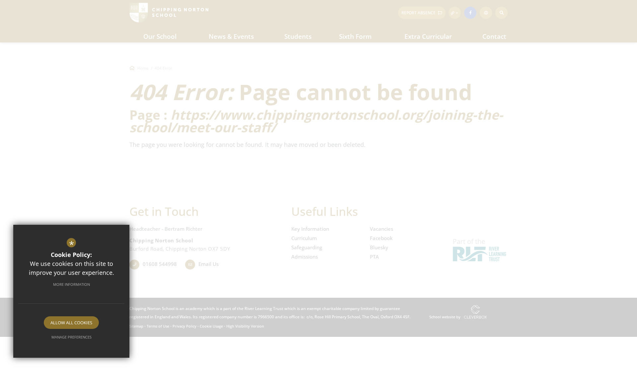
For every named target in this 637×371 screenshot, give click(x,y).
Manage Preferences (71, 337)
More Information (71, 284)
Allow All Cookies (71, 323)
